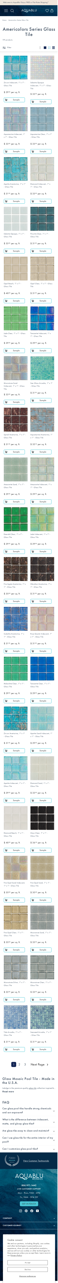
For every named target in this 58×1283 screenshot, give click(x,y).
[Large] (45, 47)
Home (4, 20)
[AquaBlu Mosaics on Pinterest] (25, 1190)
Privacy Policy (16, 1255)
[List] (53, 47)
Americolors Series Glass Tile (18, 20)
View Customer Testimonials (36, 1141)
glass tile (32, 1088)
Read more (8, 1091)
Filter (9, 47)
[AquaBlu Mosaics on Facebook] (30, 1190)
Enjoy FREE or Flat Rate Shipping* (35, 2)
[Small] (49, 47)
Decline (28, 1269)
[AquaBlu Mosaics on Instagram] (19, 1190)
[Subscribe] (49, 1222)
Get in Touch (28, 1184)
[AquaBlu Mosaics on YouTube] (36, 1190)
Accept (27, 1262)
